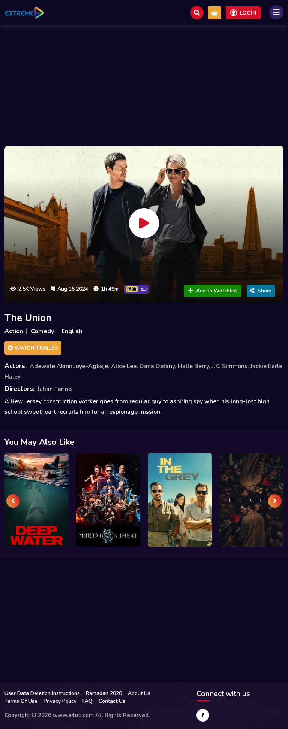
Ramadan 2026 (104, 693)
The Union (28, 317)
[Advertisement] (144, 83)
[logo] (24, 13)
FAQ (87, 701)
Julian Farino (55, 389)
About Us (139, 693)
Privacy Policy (60, 701)
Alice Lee (123, 366)
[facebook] (202, 715)
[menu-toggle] (276, 12)
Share (265, 290)
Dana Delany (157, 366)
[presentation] (13, 501)
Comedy (42, 331)
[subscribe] (214, 12)
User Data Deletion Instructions (42, 693)
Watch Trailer (35, 348)
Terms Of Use (21, 701)
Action (13, 331)
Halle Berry (193, 366)
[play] (144, 223)
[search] (197, 12)
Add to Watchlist (216, 290)
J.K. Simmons (230, 366)
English (72, 331)
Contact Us (112, 701)
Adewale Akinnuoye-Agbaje (69, 366)
